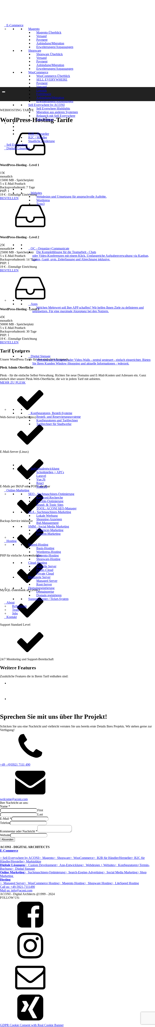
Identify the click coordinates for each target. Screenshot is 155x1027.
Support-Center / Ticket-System (48, 599)
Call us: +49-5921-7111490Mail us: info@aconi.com (17, 888)
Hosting (11, 541)
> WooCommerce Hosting (41, 883)
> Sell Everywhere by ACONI (19, 858)
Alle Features (44, 119)
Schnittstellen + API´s (50, 472)
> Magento (46, 858)
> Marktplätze (32, 861)
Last (40, 814)
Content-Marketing (48, 533)
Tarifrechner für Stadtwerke (53, 424)
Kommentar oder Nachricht (18, 831)
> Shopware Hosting (98, 883)
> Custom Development (40, 865)
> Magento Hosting (71, 883)
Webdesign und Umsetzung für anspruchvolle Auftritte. (71, 196)
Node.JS (41, 486)
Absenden (7, 839)
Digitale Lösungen (18, 148)
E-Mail (5, 818)
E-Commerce (14, 25)
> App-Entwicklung (69, 865)
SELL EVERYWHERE (51, 79)
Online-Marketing (17, 490)
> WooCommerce (81, 858)
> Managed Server (12, 883)
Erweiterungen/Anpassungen (54, 47)
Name (5, 806)
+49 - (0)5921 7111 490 (15, 764)
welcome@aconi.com (14, 799)
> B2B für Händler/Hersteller (112, 858)
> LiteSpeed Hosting (125, 883)
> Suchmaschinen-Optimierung (44, 872)
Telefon (5, 823)
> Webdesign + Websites (98, 865)
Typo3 (40, 203)
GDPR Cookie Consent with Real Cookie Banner (32, 1025)
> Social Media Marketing (120, 872)
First (40, 810)
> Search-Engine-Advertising (84, 872)
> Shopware (62, 858)
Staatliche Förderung (41, 141)
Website (5, 835)
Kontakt (11, 617)
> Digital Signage (23, 868)
